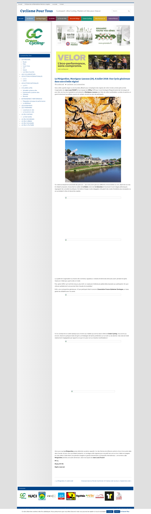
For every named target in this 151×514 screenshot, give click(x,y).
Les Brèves (30, 18)
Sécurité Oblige (75, 18)
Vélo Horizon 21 (100, 18)
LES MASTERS (25, 59)
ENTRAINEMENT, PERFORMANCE (31, 99)
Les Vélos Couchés (28, 72)
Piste (24, 64)
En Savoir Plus (124, 511)
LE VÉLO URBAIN (26, 121)
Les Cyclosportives (79, 84)
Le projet (54, 4)
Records (25, 96)
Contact (62, 4)
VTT (24, 68)
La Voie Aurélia (27, 117)
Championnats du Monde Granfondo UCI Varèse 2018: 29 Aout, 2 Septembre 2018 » (106, 481)
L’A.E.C (25, 81)
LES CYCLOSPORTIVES (28, 74)
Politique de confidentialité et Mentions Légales (37, 4)
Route (24, 62)
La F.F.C (25, 85)
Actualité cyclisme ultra (30, 90)
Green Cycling (87, 18)
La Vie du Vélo (62, 18)
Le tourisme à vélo (28, 112)
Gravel (25, 70)
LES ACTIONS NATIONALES (29, 83)
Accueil (20, 4)
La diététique (27, 103)
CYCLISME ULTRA (26, 88)
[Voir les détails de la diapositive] (22, 496)
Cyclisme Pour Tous (36, 11)
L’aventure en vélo (28, 110)
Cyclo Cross (26, 66)
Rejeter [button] (117, 511)
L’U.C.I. (25, 79)
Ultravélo (25, 94)
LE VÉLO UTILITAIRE (27, 125)
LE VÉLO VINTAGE (27, 114)
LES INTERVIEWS (26, 105)
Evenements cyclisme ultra (31, 92)
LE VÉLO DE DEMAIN (27, 119)
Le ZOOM (51, 18)
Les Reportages (41, 18)
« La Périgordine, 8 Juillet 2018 (64, 481)
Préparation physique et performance (34, 101)
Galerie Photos (113, 18)
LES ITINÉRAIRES (26, 107)
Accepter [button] (109, 511)
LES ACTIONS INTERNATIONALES (31, 76)
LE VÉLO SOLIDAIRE (27, 123)
